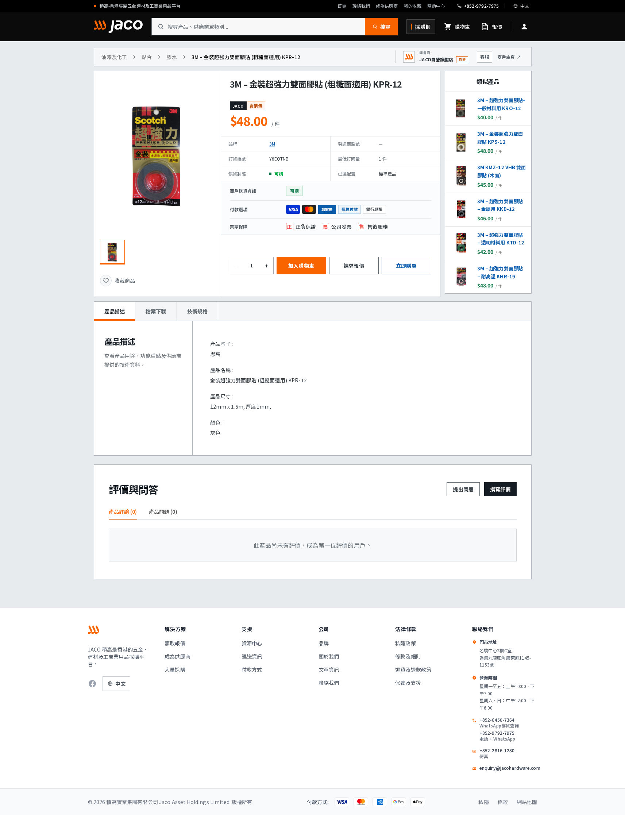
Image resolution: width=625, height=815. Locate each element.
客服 (484, 57)
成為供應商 (387, 6)
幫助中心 (436, 6)
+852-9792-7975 (497, 736)
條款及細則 (408, 656)
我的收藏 (412, 6)
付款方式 (252, 669)
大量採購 (175, 669)
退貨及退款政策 (413, 669)
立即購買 (406, 265)
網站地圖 (527, 802)
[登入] (524, 26)
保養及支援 (408, 682)
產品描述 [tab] (114, 311)
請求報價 (353, 265)
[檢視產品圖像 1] (112, 252)
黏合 (147, 57)
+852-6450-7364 (499, 723)
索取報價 (175, 643)
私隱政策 (405, 643)
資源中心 (252, 643)
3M (272, 143)
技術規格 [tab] (197, 311)
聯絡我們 (361, 6)
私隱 (483, 802)
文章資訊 (329, 669)
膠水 (171, 57)
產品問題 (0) (163, 511)
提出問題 (463, 489)
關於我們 (329, 656)
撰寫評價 (500, 489)
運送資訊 (252, 656)
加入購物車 (301, 265)
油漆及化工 (114, 57)
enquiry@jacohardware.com (509, 768)
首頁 (341, 6)
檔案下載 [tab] (156, 311)
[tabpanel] (312, 388)
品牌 (324, 643)
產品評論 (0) (123, 511)
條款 (503, 802)
